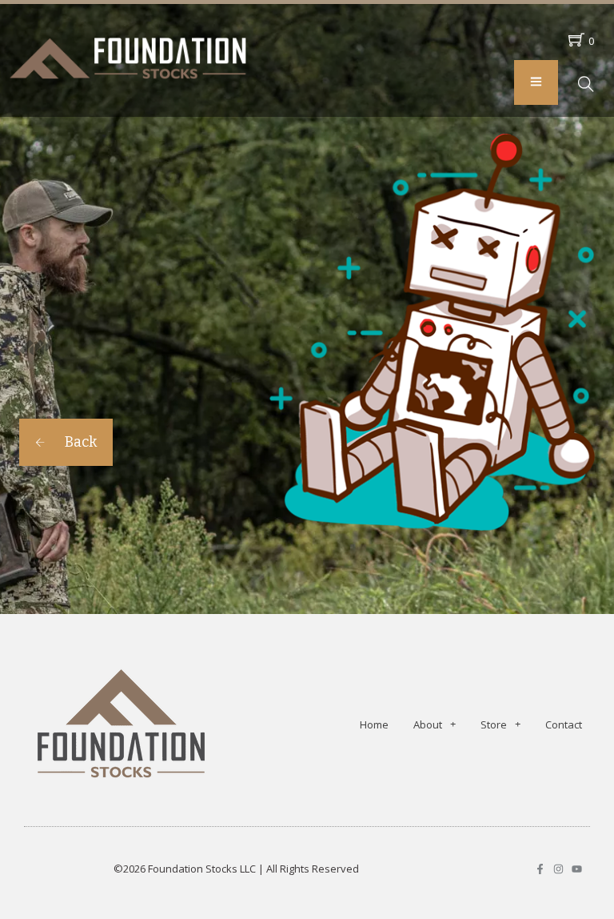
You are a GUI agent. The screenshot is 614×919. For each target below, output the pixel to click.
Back (79, 442)
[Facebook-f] (540, 869)
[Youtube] (577, 869)
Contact (563, 724)
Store (493, 724)
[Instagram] (558, 869)
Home (374, 724)
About (427, 724)
